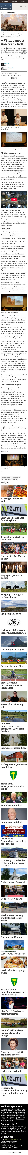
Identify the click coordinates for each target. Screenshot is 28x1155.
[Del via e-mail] (16, 78)
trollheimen (6, 479)
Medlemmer (5, 1)
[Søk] (25, 6)
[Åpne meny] (21, 6)
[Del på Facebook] (11, 78)
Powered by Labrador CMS (14, 1152)
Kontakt (22, 1)
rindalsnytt (16, 477)
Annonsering (14, 1)
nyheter (14, 479)
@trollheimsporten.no (14, 1139)
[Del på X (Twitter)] (14, 78)
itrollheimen (6, 477)
